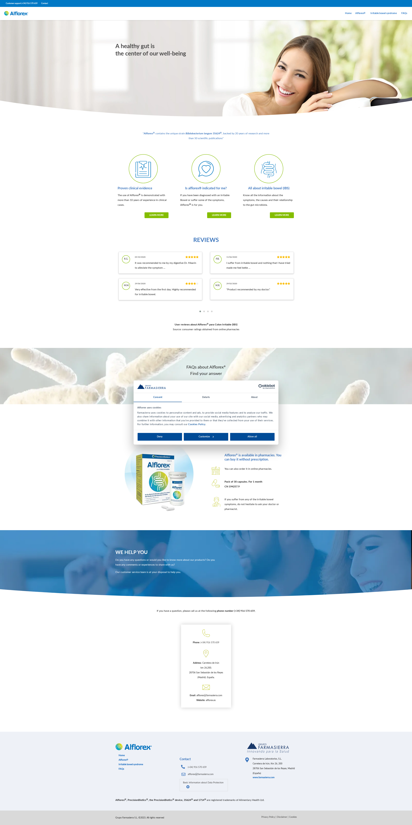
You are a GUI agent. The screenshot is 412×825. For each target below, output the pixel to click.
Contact (44, 3)
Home (348, 13)
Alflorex (359, 13)
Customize (204, 436)
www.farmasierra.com (264, 777)
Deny (160, 436)
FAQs (404, 13)
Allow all (252, 436)
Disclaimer (282, 817)
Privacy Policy (268, 817)
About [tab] (254, 397)
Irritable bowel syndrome (383, 13)
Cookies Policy (196, 424)
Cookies (293, 817)
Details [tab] (206, 397)
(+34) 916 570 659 (29, 3)
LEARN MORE (156, 215)
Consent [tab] (157, 397)
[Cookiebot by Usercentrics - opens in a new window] (261, 386)
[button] (200, 311)
